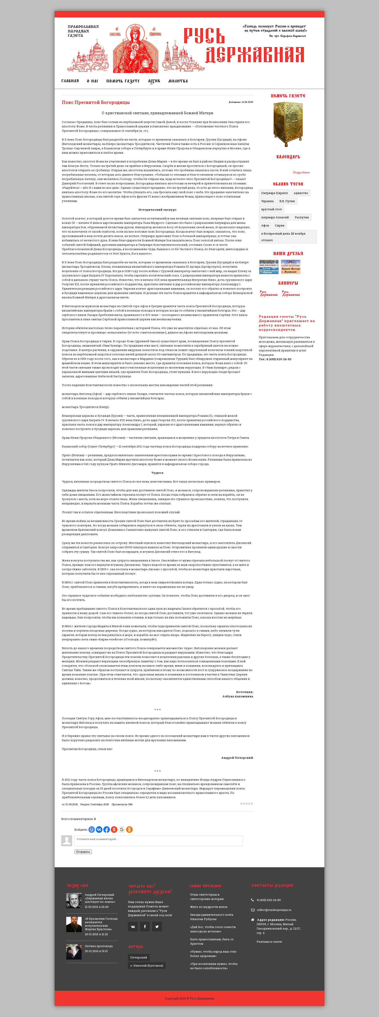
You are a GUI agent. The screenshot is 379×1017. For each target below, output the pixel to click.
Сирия (279, 225)
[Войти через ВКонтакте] (99, 829)
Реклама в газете (269, 942)
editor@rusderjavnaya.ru (274, 910)
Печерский (138, 957)
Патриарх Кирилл (274, 193)
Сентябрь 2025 (99, 804)
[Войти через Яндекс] (114, 829)
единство (301, 193)
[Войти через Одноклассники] (129, 829)
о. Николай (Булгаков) (146, 965)
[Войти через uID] (91, 829)
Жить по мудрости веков (208, 907)
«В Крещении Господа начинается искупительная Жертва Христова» (101, 924)
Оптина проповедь (99, 946)
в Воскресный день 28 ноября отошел (283, 237)
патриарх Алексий (275, 217)
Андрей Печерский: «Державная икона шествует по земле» (100, 898)
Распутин (302, 217)
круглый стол (271, 209)
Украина (267, 201)
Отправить (83, 851)
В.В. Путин (287, 201)
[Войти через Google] (121, 829)
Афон (265, 225)
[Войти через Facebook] (106, 829)
